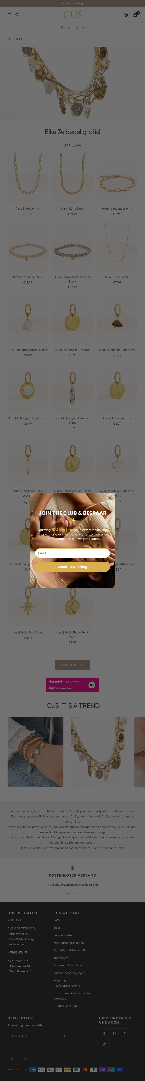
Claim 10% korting (72, 566)
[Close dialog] (110, 498)
